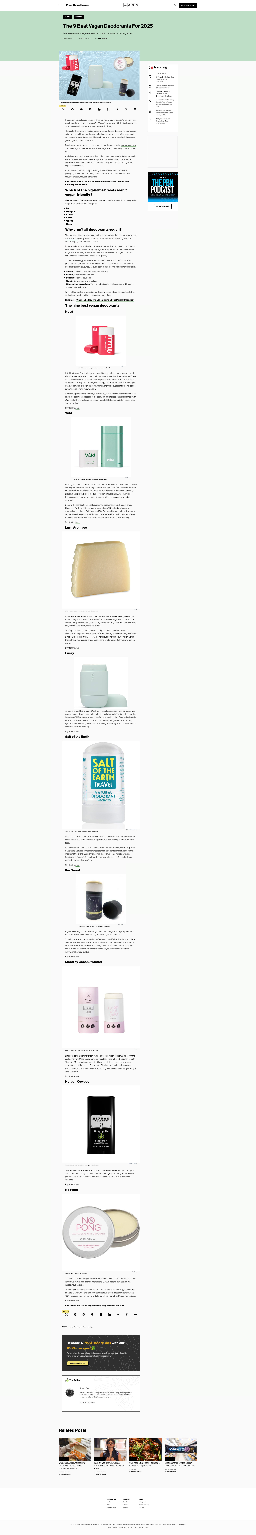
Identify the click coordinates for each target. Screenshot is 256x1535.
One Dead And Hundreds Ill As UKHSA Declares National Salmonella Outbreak (72, 1465)
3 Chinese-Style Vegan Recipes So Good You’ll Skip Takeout (144, 1464)
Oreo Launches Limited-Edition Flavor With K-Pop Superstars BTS (180, 1464)
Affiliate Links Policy (144, 1505)
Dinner (133, 1459)
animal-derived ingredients (106, 263)
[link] (131, 5)
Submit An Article (111, 1507)
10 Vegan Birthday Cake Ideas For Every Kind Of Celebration (165, 79)
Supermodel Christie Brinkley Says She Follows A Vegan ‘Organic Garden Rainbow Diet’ (165, 103)
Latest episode (164, 206)
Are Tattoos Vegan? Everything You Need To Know (100, 1305)
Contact (109, 1502)
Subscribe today (188, 5)
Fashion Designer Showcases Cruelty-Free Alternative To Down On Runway (110, 1465)
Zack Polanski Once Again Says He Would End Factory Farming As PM (164, 112)
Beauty (67, 17)
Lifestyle (79, 17)
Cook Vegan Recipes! (77, 1363)
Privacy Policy (142, 1502)
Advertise (125, 1507)
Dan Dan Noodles (161, 73)
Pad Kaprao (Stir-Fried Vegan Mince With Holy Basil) (165, 86)
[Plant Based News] (60, 5)
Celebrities (169, 1459)
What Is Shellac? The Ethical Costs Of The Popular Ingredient (105, 299)
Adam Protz (69, 39)
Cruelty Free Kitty (122, 252)
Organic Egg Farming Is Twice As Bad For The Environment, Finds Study (164, 94)
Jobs (108, 1505)
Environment (100, 1459)
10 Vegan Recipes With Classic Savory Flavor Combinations (163, 121)
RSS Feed (141, 1507)
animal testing (73, 238)
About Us (125, 1502)
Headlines (64, 1459)
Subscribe (125, 1505)
